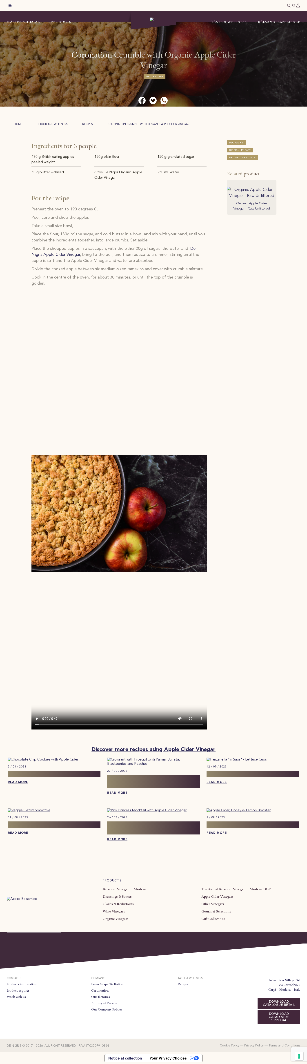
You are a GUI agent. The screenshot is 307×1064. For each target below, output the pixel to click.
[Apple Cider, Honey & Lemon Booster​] (239, 810)
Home (18, 124)
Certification (100, 990)
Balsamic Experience (279, 22)
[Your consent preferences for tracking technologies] (299, 1056)
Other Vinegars (212, 904)
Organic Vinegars (116, 919)
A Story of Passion (104, 1003)
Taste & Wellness (229, 22)
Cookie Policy (229, 1045)
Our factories (100, 997)
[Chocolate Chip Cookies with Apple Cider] (43, 759)
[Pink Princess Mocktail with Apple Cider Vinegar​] (147, 810)
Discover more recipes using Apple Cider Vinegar (153, 749)
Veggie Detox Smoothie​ (33, 824)
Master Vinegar (23, 22)
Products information (21, 984)
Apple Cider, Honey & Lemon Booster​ (248, 824)
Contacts (14, 978)
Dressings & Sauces (117, 896)
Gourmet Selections (216, 911)
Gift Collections (213, 919)
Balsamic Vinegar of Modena (124, 889)
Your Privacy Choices (168, 1058)
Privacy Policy (254, 1045)
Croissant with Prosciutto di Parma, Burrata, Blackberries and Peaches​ (146, 781)
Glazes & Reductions (118, 904)
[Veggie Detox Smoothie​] (29, 810)
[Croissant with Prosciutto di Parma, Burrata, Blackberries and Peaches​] (153, 764)
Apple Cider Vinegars (217, 896)
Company (98, 978)
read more (18, 782)
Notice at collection (125, 1058)
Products (61, 22)
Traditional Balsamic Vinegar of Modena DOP (236, 889)
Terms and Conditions (284, 1045)
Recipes (87, 124)
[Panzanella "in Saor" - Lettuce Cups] (237, 759)
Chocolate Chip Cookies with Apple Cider (54, 774)
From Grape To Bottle (107, 984)
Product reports (18, 990)
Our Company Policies (106, 1009)
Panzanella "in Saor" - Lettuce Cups (245, 774)
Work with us (16, 997)
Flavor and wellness (52, 124)
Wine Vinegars (114, 911)
